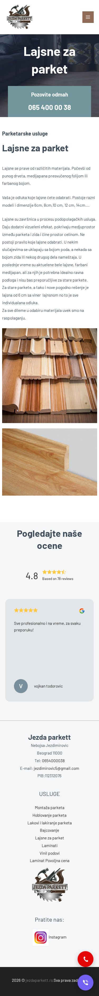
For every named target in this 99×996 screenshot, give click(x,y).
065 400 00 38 (49, 107)
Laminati (50, 845)
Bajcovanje (49, 830)
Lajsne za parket (49, 837)
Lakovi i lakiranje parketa (49, 822)
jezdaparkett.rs (39, 980)
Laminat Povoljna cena (49, 860)
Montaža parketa (49, 807)
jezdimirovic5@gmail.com (56, 768)
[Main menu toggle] (88, 17)
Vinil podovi (50, 852)
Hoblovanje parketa (49, 815)
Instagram (58, 936)
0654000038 (53, 760)
